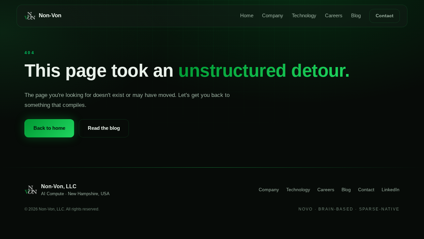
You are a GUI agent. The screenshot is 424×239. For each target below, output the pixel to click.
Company (272, 15)
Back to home (49, 128)
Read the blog (104, 128)
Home (246, 15)
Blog (356, 15)
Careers (334, 15)
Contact (385, 15)
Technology (304, 15)
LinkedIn (390, 189)
